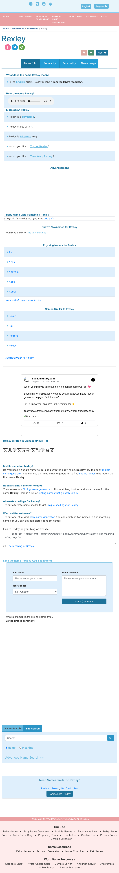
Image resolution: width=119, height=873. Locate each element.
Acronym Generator (48, 851)
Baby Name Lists (87, 831)
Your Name (18, 572)
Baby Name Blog (23, 835)
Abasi (12, 262)
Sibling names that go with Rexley (58, 492)
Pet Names (96, 851)
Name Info (30, 63)
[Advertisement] (59, 191)
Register (100, 6)
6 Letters (25, 136)
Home (11, 16)
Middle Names (63, 831)
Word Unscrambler (39, 863)
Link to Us (69, 835)
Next (101, 52)
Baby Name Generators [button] (42, 18)
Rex (11, 325)
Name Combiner (74, 851)
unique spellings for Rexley (62, 505)
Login (85, 6)
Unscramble (107, 863)
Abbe (12, 281)
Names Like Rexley (59, 793)
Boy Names (32, 28)
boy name (28, 116)
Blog (104, 16)
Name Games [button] (75, 16)
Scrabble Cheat (14, 863)
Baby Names (18, 28)
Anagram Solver (86, 863)
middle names (87, 473)
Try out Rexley (39, 146)
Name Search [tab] (12, 728)
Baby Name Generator (37, 831)
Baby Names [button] (25, 16)
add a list (49, 218)
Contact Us (88, 835)
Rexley (13, 345)
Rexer (12, 315)
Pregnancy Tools (48, 835)
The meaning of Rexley (20, 546)
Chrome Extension (61, 838)
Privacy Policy (108, 835)
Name (11, 747)
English (20, 81)
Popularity (50, 63)
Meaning (27, 747)
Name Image (88, 63)
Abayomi (14, 271)
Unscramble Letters (70, 867)
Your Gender (19, 585)
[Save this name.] (84, 53)
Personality (69, 63)
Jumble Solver (63, 863)
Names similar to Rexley (19, 357)
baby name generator (42, 517)
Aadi (11, 252)
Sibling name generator (36, 489)
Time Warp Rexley (41, 156)
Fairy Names (23, 851)
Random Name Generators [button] (58, 19)
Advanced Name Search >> (24, 757)
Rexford (13, 335)
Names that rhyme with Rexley (23, 300)
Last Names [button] (91, 16)
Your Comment (70, 572)
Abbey (12, 291)
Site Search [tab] (33, 728)
